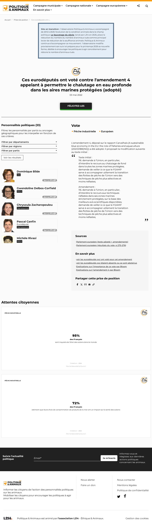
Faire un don (88, 485)
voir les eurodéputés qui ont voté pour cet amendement (104, 259)
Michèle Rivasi (26, 238)
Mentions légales (127, 485)
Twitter (123, 502)
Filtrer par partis (10, 150)
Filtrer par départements (15, 142)
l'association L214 (68, 518)
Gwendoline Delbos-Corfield (36, 188)
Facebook (123, 496)
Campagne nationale (78, 5)
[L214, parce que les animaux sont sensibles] (7, 518)
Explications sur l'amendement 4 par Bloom (98, 270)
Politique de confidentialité (133, 490)
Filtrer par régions (12, 146)
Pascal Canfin (26, 221)
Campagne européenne (110, 5)
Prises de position (21, 20)
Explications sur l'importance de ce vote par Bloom (101, 266)
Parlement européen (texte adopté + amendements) (102, 242)
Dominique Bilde (28, 171)
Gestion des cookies (137, 518)
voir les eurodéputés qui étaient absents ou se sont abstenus (106, 263)
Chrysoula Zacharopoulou (35, 205)
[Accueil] (15, 13)
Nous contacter (126, 479)
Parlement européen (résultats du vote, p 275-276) (101, 245)
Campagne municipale (47, 5)
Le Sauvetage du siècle (62, 35)
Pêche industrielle (13, 313)
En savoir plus (41, 9)
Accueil (8, 20)
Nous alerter (88, 479)
